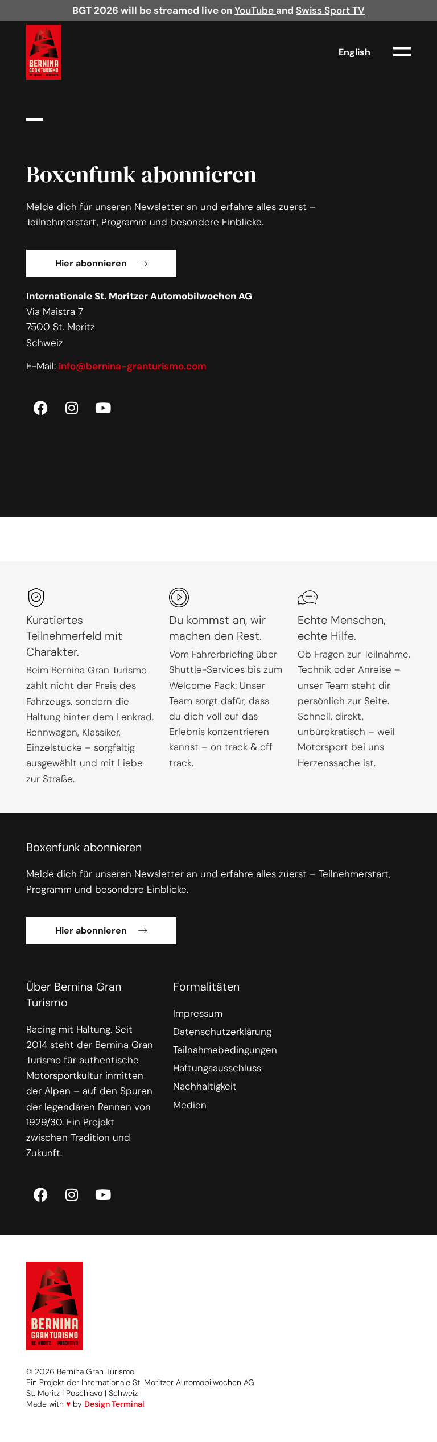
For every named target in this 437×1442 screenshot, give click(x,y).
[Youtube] (103, 408)
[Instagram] (71, 408)
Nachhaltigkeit (205, 1086)
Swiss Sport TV (330, 10)
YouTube (255, 10)
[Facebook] (40, 408)
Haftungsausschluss (217, 1068)
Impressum (197, 1013)
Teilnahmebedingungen (225, 1050)
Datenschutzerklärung (222, 1031)
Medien (190, 1105)
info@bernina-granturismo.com (133, 366)
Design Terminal (114, 1404)
